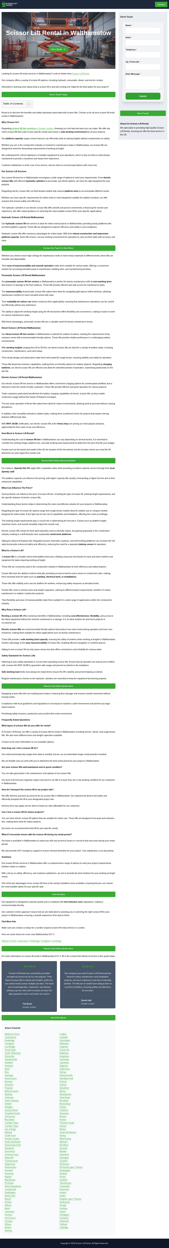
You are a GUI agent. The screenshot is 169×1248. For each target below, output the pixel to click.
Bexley (63, 1091)
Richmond (64, 1164)
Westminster (10, 1167)
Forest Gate (10, 1050)
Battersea (64, 1053)
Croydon (64, 1161)
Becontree (9, 1120)
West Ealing (65, 1139)
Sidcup (63, 1072)
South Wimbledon (68, 1132)
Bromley (9, 1082)
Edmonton (9, 1056)
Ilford (7, 1069)
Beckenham (65, 1104)
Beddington (65, 1170)
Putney (63, 1107)
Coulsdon (64, 1218)
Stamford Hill (11, 1059)
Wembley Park (66, 1078)
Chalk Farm (10, 1135)
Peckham (9, 1183)
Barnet (8, 1199)
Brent (7, 1208)
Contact (161, 4)
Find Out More (58, 894)
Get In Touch (143, 113)
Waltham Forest (9, 941)
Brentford (64, 1145)
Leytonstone (23, 941)
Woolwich (9, 1148)
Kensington (65, 1040)
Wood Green (11, 1078)
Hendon (8, 1215)
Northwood (65, 1202)
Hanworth (64, 1221)
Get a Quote (56, 49)
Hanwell (63, 1148)
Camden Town (11, 1123)
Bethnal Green (11, 1091)
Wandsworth (65, 1094)
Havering (9, 1173)
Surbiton (63, 1208)
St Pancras (10, 1116)
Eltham (8, 1224)
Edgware (64, 1066)
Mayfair (8, 1177)
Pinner (63, 1177)
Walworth (9, 1158)
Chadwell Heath (12, 1113)
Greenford (64, 1154)
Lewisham (9, 1211)
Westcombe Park (13, 1145)
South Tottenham (13, 1053)
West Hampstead (13, 1186)
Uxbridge (64, 1227)
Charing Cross (11, 1154)
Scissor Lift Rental (80, 74)
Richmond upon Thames (71, 1167)
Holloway (9, 1097)
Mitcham (63, 1142)
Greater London (12, 1139)
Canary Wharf (11, 1110)
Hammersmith (66, 1075)
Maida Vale (10, 1196)
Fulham (63, 1082)
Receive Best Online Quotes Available (59, 461)
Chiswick (64, 1110)
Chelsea (9, 1221)
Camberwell (10, 1189)
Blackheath (10, 1180)
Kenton (63, 1120)
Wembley (64, 1101)
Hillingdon (64, 1215)
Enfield (8, 1104)
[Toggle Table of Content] (27, 104)
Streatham (64, 1088)
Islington (9, 1107)
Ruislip (63, 1205)
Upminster (64, 1059)
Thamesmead (11, 1161)
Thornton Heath (67, 1123)
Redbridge (35, 941)
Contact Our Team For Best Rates (58, 248)
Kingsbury (64, 1056)
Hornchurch (10, 1218)
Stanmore (64, 1113)
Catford (63, 1034)
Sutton (63, 1196)
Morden (63, 1151)
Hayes (63, 1211)
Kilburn (8, 1205)
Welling (8, 1231)
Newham (9, 1085)
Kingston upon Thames (70, 1199)
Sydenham (65, 1069)
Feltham (63, 1224)
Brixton (8, 1227)
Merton (63, 1129)
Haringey (9, 1075)
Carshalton (65, 1186)
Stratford (9, 1062)
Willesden (64, 1043)
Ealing (63, 1135)
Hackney (9, 1066)
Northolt (63, 1173)
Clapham (64, 1047)
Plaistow (9, 1088)
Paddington (10, 1192)
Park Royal (65, 1097)
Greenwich (10, 1151)
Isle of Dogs (10, 1129)
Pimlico (8, 1202)
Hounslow (64, 1189)
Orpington (64, 1158)
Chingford (45, 941)
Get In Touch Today (58, 95)
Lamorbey (64, 1062)
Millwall (8, 1132)
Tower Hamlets (12, 1101)
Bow (7, 1072)
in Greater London (32, 128)
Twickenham (65, 1183)
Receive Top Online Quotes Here (58, 686)
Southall (63, 1180)
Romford (9, 1170)
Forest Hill (64, 1050)
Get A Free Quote (58, 1018)
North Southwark (12, 1142)
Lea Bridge (56, 941)
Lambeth (64, 1037)
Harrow (63, 1126)
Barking (8, 1094)
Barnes (63, 1116)
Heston (63, 1192)
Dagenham (10, 1164)
